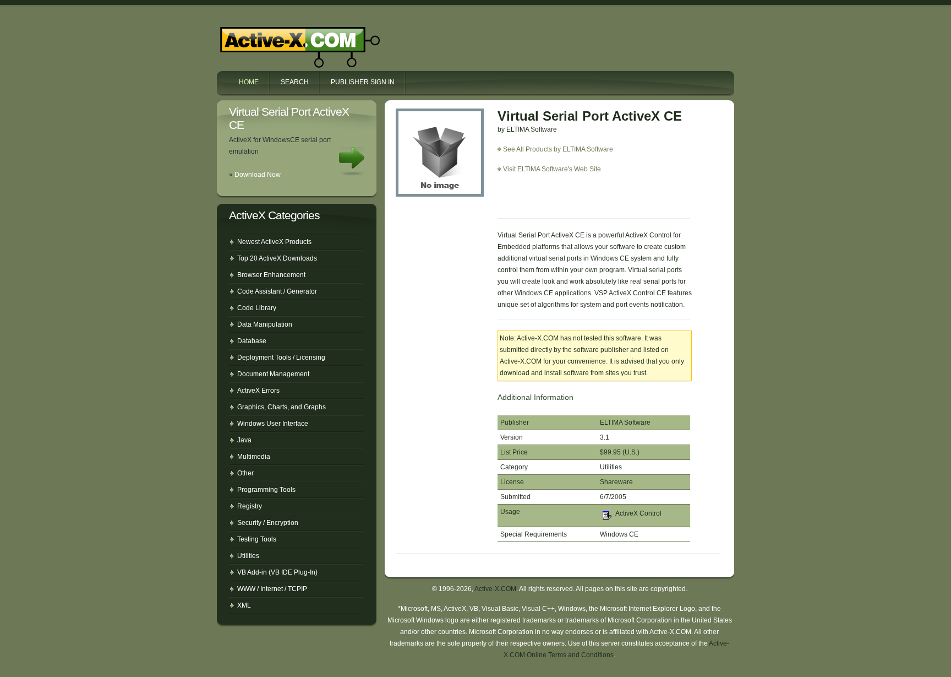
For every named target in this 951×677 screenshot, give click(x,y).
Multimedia (253, 457)
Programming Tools (266, 490)
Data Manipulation (264, 324)
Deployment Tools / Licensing (281, 357)
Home (249, 82)
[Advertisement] (562, 199)
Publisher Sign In (363, 82)
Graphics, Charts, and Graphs (281, 407)
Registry (249, 506)
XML (244, 605)
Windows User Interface (272, 423)
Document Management (273, 374)
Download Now (257, 174)
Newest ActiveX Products (274, 242)
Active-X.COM (276, 37)
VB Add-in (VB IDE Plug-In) (277, 572)
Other (245, 473)
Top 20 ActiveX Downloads (277, 258)
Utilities (248, 556)
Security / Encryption (267, 523)
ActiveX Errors (258, 390)
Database (251, 341)
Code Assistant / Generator (277, 291)
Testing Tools (256, 539)
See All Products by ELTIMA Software (558, 149)
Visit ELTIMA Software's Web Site (552, 169)
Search (295, 82)
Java (244, 440)
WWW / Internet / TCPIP (272, 589)
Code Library (256, 308)
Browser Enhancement (271, 275)
